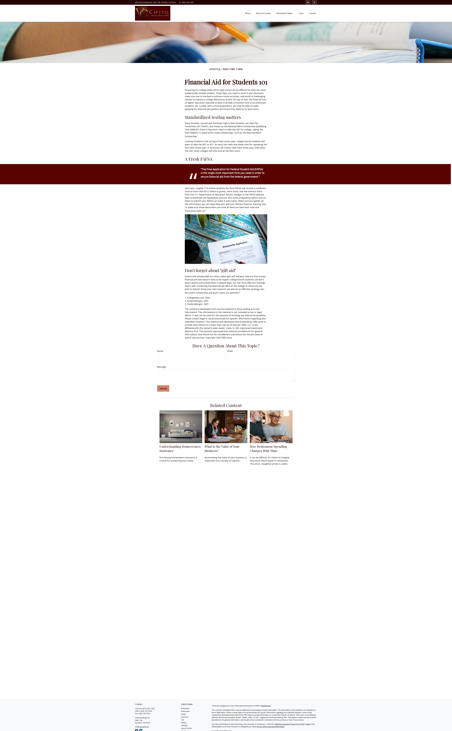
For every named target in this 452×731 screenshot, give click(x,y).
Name (160, 351)
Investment (185, 711)
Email (230, 351)
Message (161, 366)
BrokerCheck (265, 706)
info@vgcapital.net (142, 727)
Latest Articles (186, 728)
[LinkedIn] (308, 2)
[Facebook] (314, 2)
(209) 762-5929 (187, 2)
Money (183, 722)
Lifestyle (184, 725)
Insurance (184, 717)
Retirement (185, 708)
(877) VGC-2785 (149, 708)
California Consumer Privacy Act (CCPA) (289, 724)
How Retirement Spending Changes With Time (268, 448)
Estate (183, 714)
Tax (182, 720)
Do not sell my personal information (270, 726)
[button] (248, 13)
